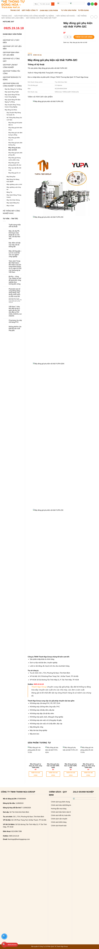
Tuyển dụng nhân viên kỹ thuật (15, 225)
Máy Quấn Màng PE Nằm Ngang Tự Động (12, 101)
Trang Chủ (15, 10)
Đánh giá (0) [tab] (37, 55)
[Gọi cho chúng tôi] (92, 4)
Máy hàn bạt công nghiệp (38, 730)
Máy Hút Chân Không (13, 200)
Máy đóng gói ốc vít (14, 173)
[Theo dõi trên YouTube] (95, 4)
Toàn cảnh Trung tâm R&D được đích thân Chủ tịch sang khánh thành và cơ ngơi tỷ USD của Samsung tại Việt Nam (15, 266)
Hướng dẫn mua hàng (58, 808)
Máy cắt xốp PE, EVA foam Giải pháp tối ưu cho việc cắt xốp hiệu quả (14, 234)
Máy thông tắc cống (36, 727)
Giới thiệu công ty (30, 10)
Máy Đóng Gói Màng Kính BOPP (13, 180)
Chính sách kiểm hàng (58, 822)
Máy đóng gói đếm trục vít (14, 139)
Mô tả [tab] (30, 55)
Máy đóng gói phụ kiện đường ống (15, 144)
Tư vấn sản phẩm (68, 10)
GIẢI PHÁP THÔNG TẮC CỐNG (11, 72)
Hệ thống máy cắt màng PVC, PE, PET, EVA (45, 703)
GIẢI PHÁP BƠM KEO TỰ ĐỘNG (12, 78)
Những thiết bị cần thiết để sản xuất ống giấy (15, 328)
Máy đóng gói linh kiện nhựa (15, 129)
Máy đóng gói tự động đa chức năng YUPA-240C (35, 765)
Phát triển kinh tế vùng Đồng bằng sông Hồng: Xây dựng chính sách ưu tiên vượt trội (14, 292)
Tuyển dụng (83, 10)
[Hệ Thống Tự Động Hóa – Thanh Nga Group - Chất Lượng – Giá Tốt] (16, 4)
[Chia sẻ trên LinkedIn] (79, 46)
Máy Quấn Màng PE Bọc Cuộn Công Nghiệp (12, 96)
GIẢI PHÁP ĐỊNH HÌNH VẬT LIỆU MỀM (11, 54)
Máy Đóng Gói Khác (65, 16)
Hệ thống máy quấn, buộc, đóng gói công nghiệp (46, 717)
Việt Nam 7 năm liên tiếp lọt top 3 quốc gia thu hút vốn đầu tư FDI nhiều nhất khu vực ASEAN (15, 311)
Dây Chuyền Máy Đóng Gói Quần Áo (14, 114)
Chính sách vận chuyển (59, 819)
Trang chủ (6, 16)
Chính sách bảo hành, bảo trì (61, 812)
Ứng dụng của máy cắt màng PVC (15, 321)
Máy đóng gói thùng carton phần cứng (14, 159)
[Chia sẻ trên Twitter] (68, 46)
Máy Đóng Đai (11, 176)
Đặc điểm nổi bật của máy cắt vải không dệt (14, 244)
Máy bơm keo (34, 734)
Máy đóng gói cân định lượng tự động (15, 134)
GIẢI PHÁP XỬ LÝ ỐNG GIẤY (11, 60)
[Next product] (91, 16)
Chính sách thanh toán (59, 825)
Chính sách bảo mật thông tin (61, 805)
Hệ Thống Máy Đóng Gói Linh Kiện (14, 119)
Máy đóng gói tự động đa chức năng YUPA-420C (88, 765)
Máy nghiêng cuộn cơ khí (14, 184)
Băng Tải (9, 192)
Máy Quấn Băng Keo (13, 203)
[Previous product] (95, 16)
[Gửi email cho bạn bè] (72, 46)
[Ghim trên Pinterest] (75, 46)
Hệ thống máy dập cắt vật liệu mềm (42, 713)
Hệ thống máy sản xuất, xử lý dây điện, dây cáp (46, 723)
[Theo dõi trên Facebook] (88, 4)
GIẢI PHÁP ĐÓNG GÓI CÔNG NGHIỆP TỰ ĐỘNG (34, 16)
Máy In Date (10, 205)
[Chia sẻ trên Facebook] (65, 46)
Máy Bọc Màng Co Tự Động (13, 89)
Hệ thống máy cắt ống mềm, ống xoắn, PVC (45, 706)
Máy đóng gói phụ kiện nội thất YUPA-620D (53, 765)
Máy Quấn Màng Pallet (12, 92)
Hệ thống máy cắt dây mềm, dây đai (42, 710)
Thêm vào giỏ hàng (83, 37)
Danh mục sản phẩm (49, 10)
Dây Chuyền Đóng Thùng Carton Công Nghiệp (12, 106)
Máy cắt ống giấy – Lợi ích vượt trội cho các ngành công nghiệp (15, 253)
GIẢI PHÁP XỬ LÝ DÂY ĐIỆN (11, 41)
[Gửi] (52, 4)
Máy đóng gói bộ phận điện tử (15, 124)
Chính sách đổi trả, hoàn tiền (61, 815)
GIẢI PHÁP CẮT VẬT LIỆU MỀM (12, 47)
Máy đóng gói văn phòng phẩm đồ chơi (14, 164)
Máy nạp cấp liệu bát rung (14, 169)
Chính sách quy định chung (60, 802)
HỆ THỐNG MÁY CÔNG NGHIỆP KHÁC (11, 212)
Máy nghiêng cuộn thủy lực (14, 188)
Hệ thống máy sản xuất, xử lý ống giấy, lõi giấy (46, 720)
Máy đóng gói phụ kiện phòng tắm (15, 154)
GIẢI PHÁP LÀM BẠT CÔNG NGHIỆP (10, 66)
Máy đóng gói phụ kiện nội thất (41, 18)
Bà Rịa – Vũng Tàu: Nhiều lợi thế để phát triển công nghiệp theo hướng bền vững (15, 280)
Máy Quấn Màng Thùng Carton (14, 196)
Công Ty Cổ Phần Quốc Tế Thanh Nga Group (54, 946)
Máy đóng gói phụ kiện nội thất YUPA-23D (70, 765)
